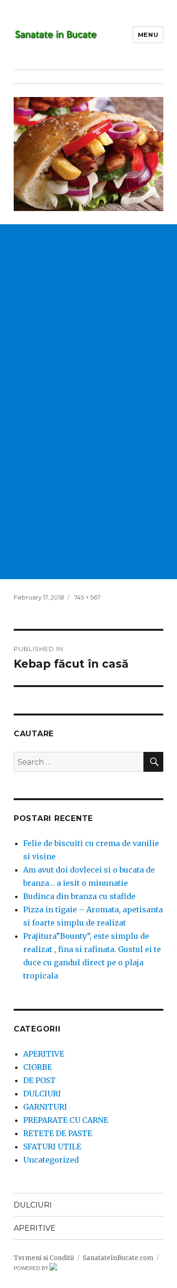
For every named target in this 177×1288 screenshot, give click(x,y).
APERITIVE (43, 1054)
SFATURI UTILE (52, 1146)
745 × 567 (87, 597)
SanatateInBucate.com (118, 1258)
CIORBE (37, 1067)
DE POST (39, 1080)
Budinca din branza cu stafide (79, 896)
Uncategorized (51, 1159)
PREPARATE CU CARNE (65, 1120)
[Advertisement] (88, 313)
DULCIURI (42, 1093)
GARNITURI (45, 1107)
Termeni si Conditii (44, 1258)
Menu (148, 34)
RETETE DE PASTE (57, 1133)
